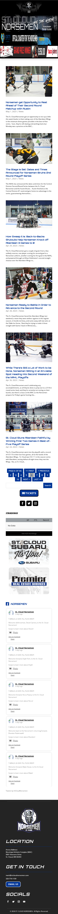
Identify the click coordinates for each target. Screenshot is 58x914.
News (21, 111)
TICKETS (30, 493)
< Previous (43, 470)
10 (18, 479)
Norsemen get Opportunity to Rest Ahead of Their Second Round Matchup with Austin (26, 105)
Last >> (37, 479)
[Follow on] (8, 901)
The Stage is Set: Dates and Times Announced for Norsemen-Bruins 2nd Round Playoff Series (28, 172)
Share (12, 639)
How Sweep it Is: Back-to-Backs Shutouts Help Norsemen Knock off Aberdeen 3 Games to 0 (27, 239)
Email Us (13, 884)
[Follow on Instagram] (35, 503)
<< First (30, 470)
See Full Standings (29, 533)
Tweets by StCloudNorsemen (17, 791)
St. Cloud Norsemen (24, 612)
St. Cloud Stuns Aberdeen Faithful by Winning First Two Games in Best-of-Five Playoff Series (28, 441)
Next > (26, 479)
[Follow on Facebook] (22, 503)
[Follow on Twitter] (29, 503)
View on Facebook (14, 637)
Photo (15, 632)
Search (48, 485)
